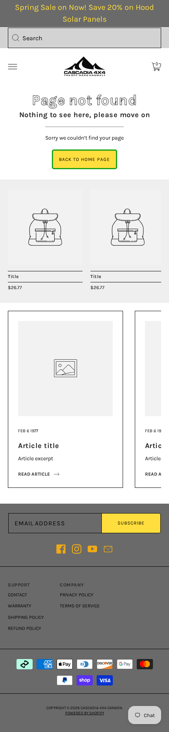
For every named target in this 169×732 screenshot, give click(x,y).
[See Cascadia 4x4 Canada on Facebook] (61, 549)
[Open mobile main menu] (12, 66)
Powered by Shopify (84, 713)
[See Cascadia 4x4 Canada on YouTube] (92, 549)
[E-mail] (108, 549)
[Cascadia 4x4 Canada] (45, 227)
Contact (17, 595)
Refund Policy (24, 628)
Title (13, 276)
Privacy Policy (77, 595)
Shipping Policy (26, 617)
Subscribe (131, 523)
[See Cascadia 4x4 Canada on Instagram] (76, 549)
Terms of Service (80, 606)
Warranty (19, 606)
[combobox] (84, 38)
